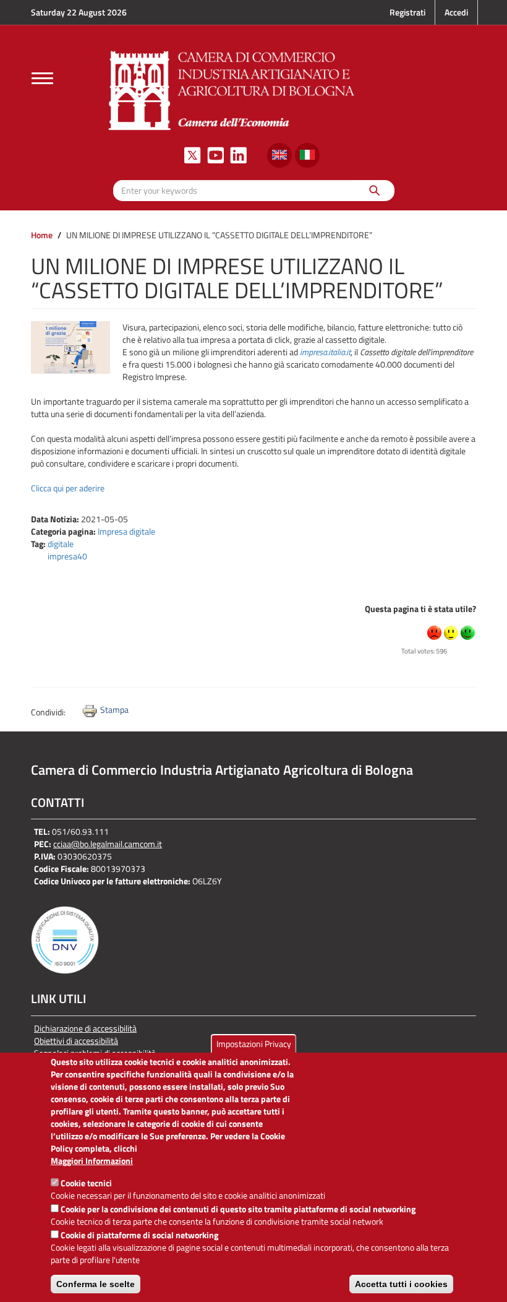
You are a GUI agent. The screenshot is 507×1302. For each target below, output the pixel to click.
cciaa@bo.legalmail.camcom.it (107, 843)
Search (373, 190)
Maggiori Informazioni (92, 1161)
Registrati (407, 12)
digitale (61, 543)
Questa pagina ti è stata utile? (420, 608)
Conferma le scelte (95, 1284)
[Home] (232, 88)
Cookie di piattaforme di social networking (139, 1234)
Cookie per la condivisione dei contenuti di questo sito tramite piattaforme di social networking (238, 1208)
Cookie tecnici (86, 1182)
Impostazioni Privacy (253, 1043)
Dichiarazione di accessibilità (85, 1028)
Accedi (456, 12)
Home (42, 234)
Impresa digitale (126, 531)
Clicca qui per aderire (67, 487)
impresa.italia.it (325, 351)
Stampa (114, 709)
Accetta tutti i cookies (401, 1284)
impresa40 (67, 556)
